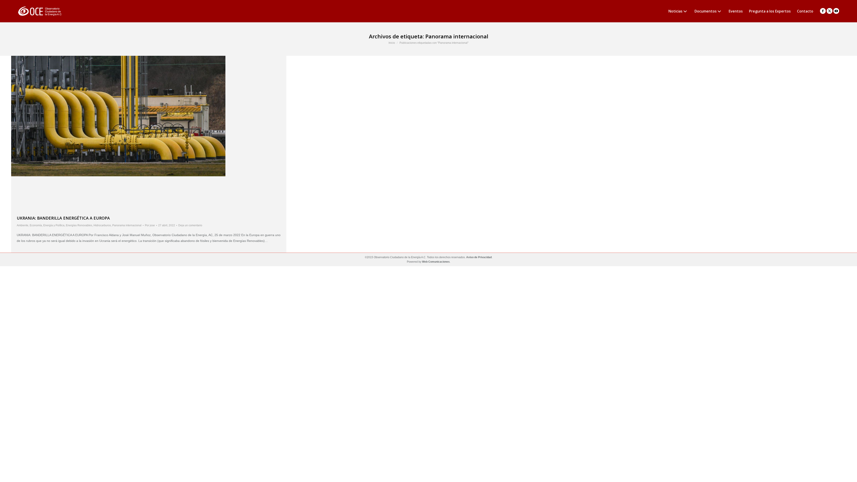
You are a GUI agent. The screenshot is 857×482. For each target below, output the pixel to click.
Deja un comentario (190, 225)
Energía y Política (53, 225)
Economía (36, 225)
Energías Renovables (79, 225)
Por (150, 225)
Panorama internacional (126, 225)
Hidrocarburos (102, 225)
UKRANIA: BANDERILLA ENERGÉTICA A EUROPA (63, 218)
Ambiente (22, 225)
